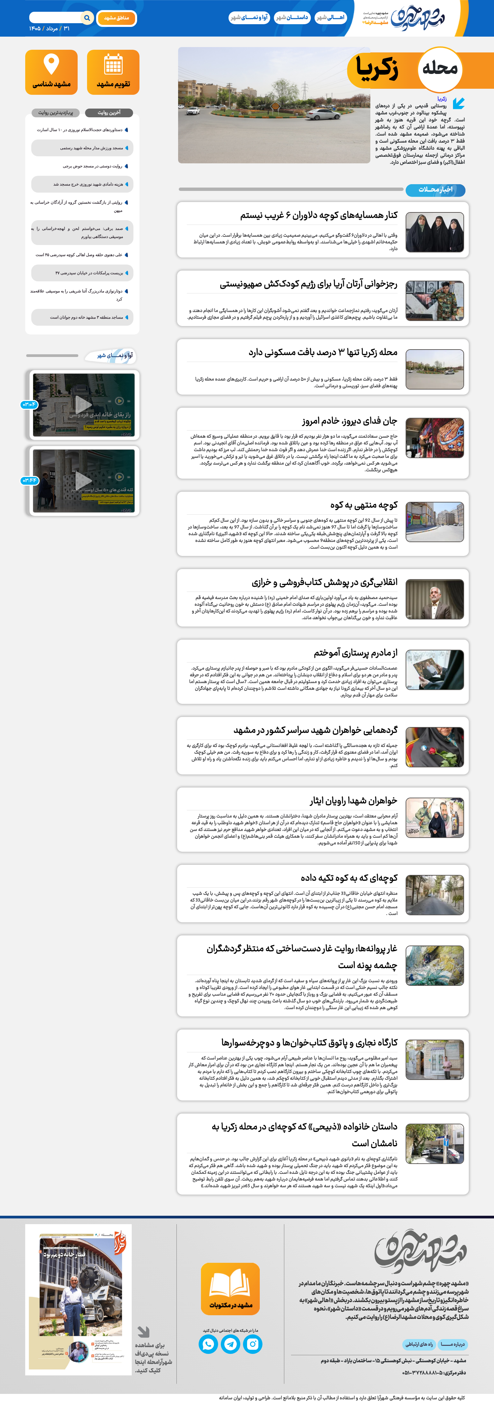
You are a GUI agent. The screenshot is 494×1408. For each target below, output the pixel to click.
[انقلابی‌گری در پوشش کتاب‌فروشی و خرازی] (435, 596)
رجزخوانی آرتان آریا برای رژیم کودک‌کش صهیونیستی (309, 284)
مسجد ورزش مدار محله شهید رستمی (91, 148)
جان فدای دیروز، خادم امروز (350, 421)
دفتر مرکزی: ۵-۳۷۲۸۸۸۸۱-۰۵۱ (434, 1373)
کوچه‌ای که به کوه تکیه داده (349, 878)
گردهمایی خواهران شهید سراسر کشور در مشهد (316, 730)
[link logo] (380, 1251)
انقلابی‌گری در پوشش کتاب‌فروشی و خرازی (325, 582)
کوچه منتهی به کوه (364, 505)
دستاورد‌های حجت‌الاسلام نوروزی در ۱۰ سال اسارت (79, 129)
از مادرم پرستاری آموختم (356, 653)
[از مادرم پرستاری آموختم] (435, 667)
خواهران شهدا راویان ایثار (354, 801)
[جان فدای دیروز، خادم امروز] (435, 435)
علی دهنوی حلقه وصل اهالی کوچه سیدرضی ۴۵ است (79, 254)
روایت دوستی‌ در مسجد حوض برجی (92, 166)
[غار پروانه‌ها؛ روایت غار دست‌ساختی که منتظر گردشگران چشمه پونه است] (435, 963)
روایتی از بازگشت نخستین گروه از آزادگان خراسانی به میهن (79, 206)
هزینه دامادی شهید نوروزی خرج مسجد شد (88, 184)
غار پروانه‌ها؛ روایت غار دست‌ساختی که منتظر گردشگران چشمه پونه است (302, 957)
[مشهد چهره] (409, 18)
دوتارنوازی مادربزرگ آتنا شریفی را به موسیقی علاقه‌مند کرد (79, 295)
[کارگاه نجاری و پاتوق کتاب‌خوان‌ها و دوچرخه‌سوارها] (435, 1057)
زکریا (442, 99)
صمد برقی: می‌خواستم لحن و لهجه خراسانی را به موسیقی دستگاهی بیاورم (79, 232)
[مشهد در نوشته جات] (230, 1289)
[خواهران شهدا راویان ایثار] (435, 815)
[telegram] (230, 1344)
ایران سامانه (230, 1398)
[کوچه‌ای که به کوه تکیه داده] (435, 892)
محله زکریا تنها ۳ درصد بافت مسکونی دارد (323, 353)
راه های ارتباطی (419, 1344)
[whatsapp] (208, 1344)
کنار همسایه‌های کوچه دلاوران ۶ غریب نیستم (319, 215)
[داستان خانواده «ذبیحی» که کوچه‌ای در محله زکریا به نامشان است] (435, 1141)
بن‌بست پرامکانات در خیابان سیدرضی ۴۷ (89, 273)
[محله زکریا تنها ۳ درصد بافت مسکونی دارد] (435, 367)
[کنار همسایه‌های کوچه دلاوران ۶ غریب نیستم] (435, 229)
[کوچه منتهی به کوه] (435, 519)
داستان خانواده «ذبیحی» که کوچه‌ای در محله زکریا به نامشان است (305, 1136)
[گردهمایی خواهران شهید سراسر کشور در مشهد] (435, 744)
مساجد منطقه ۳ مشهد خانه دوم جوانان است (86, 317)
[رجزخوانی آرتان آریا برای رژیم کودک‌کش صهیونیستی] (435, 298)
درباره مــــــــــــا (453, 1344)
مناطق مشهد (116, 18)
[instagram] (252, 1344)
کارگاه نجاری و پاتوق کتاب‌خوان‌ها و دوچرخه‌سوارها (309, 1043)
